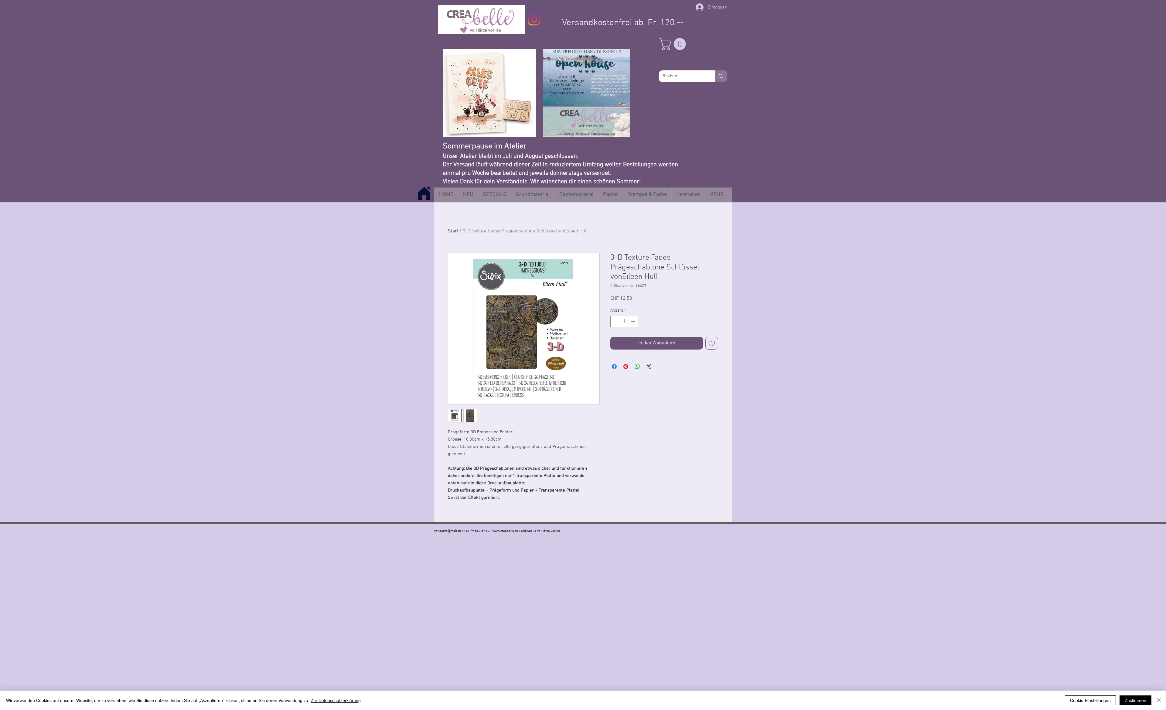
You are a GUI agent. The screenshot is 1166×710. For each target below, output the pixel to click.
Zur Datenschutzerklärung (336, 700)
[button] (674, 44)
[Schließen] (1158, 700)
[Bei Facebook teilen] (614, 366)
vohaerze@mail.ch (447, 531)
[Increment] (633, 321)
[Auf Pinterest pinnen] (625, 366)
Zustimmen (1135, 700)
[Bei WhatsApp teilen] (637, 366)
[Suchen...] (721, 76)
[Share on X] (649, 366)
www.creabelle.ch (505, 531)
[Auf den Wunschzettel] (711, 343)
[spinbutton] (624, 321)
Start (453, 231)
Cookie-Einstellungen (1090, 700)
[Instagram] (534, 19)
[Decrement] (615, 321)
